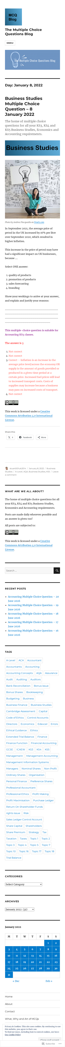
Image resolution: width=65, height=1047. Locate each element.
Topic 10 (11, 851)
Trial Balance (13, 857)
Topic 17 (36, 851)
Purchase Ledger (43, 800)
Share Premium (15, 832)
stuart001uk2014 (18, 468)
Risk (26, 813)
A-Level (19, 471)
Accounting (32, 666)
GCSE (9, 749)
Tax (44, 832)
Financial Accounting (44, 743)
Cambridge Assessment (20, 711)
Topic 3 (10, 845)
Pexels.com (39, 222)
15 (48, 955)
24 (9, 968)
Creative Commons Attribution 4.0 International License (28, 415)
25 (16, 968)
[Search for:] (29, 570)
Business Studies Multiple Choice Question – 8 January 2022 (23, 106)
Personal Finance (16, 781)
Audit (9, 679)
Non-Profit (50, 768)
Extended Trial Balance (20, 736)
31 (9, 974)
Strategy (34, 832)
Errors (54, 724)
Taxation (11, 838)
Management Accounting (42, 755)
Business (28, 698)
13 (32, 955)
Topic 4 (22, 845)
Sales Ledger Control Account (24, 819)
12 (24, 955)
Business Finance (16, 705)
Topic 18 (49, 851)
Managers (12, 768)
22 (48, 961)
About (9, 1004)
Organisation (36, 775)
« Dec (16, 981)
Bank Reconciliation (18, 685)
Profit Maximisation (18, 800)
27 (32, 968)
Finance (42, 736)
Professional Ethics (17, 794)
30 (55, 968)
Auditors (35, 679)
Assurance (51, 673)
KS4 (39, 749)
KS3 (31, 749)
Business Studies (37, 471)
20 (32, 961)
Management (14, 755)
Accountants (14, 666)
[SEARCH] (57, 570)
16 (56, 955)
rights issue (13, 813)
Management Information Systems (27, 762)
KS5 (48, 471)
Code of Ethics (15, 717)
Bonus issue (41, 685)
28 (40, 968)
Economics (27, 724)
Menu (10, 43)
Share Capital (14, 825)
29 (48, 968)
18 (17, 961)
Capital (43, 711)
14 (40, 955)
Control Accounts (37, 717)
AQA (25, 471)
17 (9, 961)
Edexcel (42, 724)
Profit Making (40, 794)
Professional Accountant (21, 787)
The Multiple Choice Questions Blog (23, 32)
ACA (21, 660)
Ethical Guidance (16, 730)
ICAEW (20, 749)
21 (40, 961)
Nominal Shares (31, 768)
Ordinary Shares (15, 775)
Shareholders (34, 825)
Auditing (21, 679)
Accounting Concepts (19, 673)
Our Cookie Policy (13, 1035)
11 (17, 955)
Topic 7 (46, 845)
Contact (10, 1011)
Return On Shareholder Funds (24, 806)
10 (9, 955)
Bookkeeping (34, 692)
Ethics (34, 730)
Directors (11, 724)
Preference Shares (41, 781)
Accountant (34, 660)
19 (24, 961)
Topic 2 (46, 838)
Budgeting (13, 698)
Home (9, 996)
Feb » (49, 981)
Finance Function (17, 743)
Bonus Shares (14, 692)
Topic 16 (24, 851)
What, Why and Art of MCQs (22, 1018)
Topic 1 (34, 838)
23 (56, 961)
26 (24, 968)
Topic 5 (34, 845)
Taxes (23, 838)
